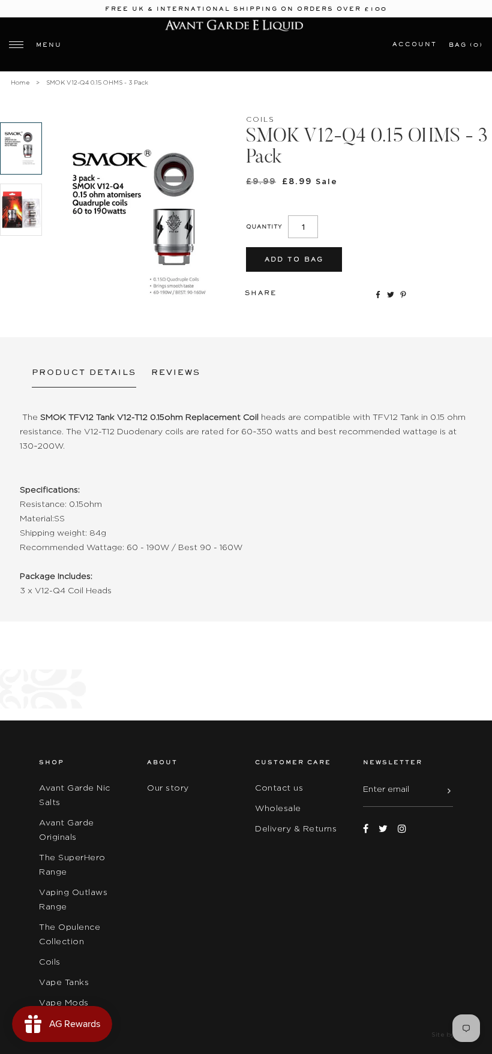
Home (20, 82)
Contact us (279, 787)
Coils (50, 961)
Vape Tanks (64, 982)
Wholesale (278, 808)
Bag (466, 45)
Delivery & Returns (296, 828)
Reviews (175, 372)
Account (414, 44)
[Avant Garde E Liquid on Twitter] (383, 829)
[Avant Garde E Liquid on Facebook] (365, 829)
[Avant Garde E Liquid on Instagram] (402, 829)
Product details (84, 372)
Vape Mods (64, 1002)
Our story (168, 787)
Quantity (264, 226)
